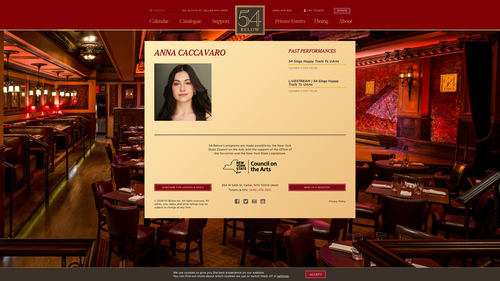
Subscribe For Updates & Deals (183, 187)
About (346, 21)
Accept (316, 274)
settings (282, 276)
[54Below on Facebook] (237, 203)
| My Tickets (315, 10)
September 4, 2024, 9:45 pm (302, 90)
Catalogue (190, 21)
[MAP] (274, 185)
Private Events (290, 21)
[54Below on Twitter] (245, 203)
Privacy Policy (337, 201)
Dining (321, 21)
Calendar (159, 21)
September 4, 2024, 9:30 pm (302, 67)
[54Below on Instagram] (254, 203)
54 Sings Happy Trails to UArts (313, 61)
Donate (342, 10)
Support (220, 21)
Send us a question (317, 187)
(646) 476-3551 (282, 10)
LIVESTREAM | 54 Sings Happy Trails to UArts (313, 82)
